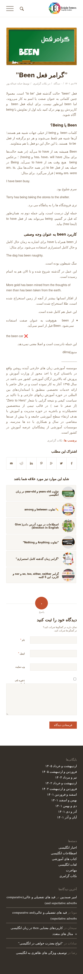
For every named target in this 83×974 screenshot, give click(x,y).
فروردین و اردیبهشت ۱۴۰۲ (59, 788)
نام (22, 640)
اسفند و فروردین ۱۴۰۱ (62, 794)
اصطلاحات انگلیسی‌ (64, 853)
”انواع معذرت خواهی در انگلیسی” (40, 943)
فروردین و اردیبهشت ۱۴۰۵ (59, 771)
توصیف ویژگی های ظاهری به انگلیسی (41, 953)
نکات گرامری (40, 83)
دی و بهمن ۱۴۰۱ (66, 805)
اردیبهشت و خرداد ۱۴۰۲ (61, 783)
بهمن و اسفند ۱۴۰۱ (64, 800)
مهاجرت (71, 870)
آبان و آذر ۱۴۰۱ (67, 817)
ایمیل (21, 653)
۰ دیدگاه (57, 83)
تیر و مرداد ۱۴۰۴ (66, 777)
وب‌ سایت (20, 666)
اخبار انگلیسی (68, 847)
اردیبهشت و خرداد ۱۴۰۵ (61, 766)
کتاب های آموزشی (64, 858)
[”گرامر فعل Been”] (41, 46)
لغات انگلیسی (67, 864)
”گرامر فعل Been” (41, 74)
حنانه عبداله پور (14, 83)
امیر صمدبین (68, 897)
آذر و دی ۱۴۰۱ (67, 811)
